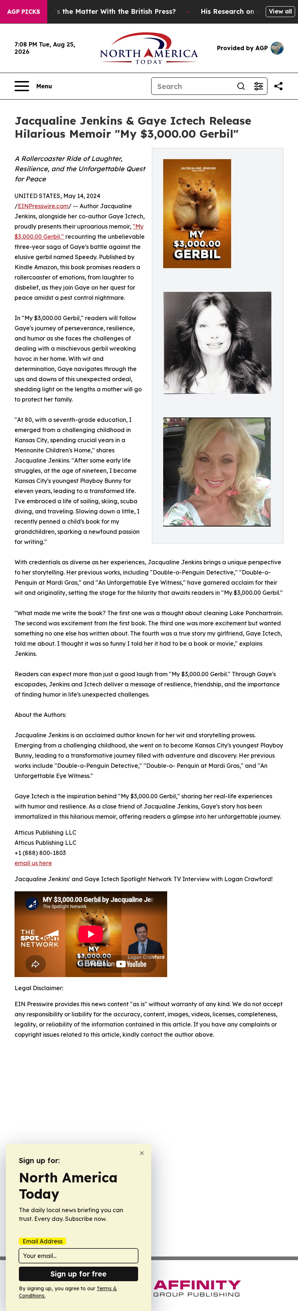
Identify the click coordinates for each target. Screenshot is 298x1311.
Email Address (43, 1241)
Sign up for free (78, 1273)
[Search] (241, 86)
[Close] (141, 1153)
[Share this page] (278, 86)
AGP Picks (23, 11)
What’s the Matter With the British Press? (106, 11)
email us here (33, 863)
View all (280, 11)
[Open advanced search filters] (258, 86)
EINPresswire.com (43, 206)
